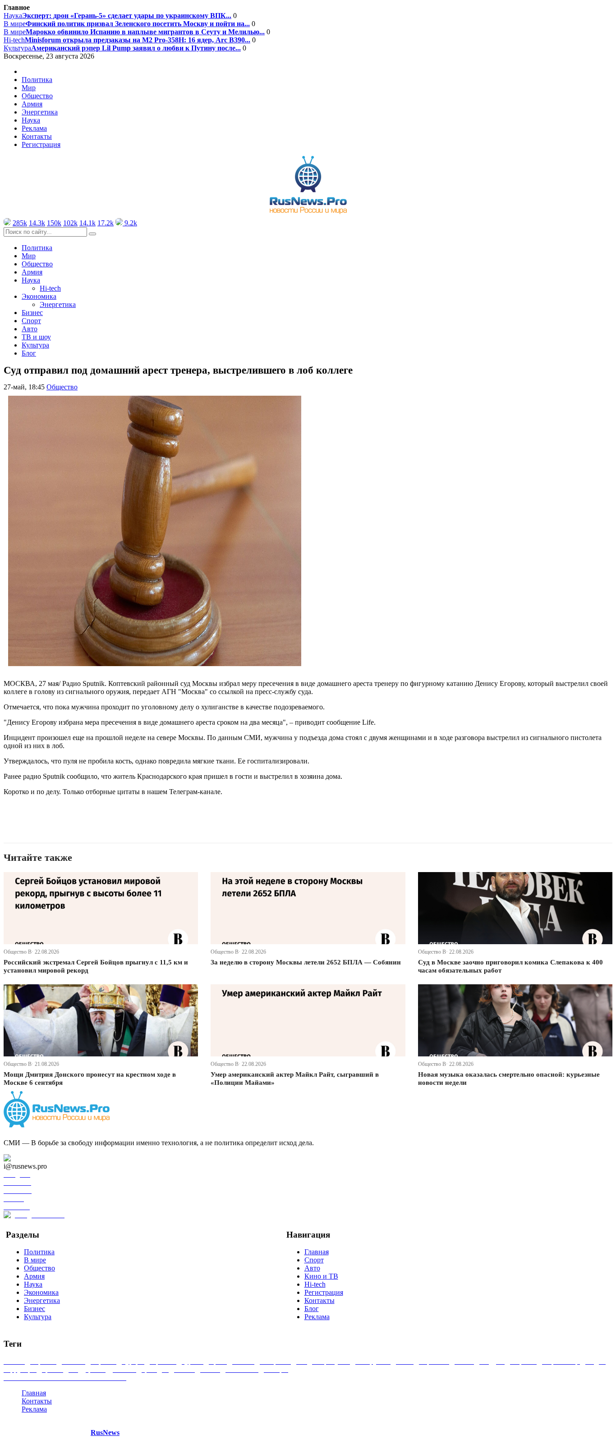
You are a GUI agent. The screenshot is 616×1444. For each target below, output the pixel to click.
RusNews (105, 1432)
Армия (32, 104)
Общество (37, 96)
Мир (29, 87)
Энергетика (40, 112)
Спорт (31, 320)
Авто (29, 329)
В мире (127, 23)
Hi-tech (127, 40)
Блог (29, 353)
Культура (122, 48)
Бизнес (32, 312)
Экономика (41, 1292)
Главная (316, 1252)
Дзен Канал (33, 1158)
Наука (117, 15)
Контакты (37, 136)
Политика (37, 79)
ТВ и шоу (36, 337)
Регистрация (41, 144)
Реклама (34, 128)
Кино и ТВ (321, 1276)
